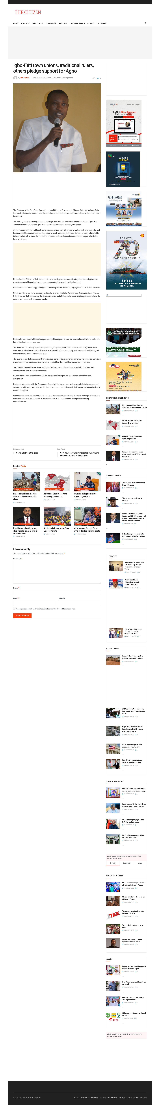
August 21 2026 (128, 930)
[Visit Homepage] (28, 12)
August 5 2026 (128, 1018)
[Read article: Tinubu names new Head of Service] (113, 502)
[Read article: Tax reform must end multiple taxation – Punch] (113, 915)
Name (16, 588)
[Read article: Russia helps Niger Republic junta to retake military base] (113, 660)
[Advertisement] (80, 42)
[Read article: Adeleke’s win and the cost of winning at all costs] (113, 1001)
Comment (17, 558)
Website (62, 598)
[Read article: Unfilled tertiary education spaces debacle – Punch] (113, 943)
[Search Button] (146, 23)
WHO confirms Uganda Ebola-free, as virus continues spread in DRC (133, 711)
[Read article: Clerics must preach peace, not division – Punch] (113, 901)
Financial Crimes (77, 23)
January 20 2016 (37, 78)
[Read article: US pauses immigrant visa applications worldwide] (113, 749)
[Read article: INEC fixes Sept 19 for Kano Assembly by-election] (57, 481)
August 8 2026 (128, 523)
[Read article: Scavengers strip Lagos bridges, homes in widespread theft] (116, 633)
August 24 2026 (19, 536)
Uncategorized (67, 78)
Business (63, 23)
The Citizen (24, 78)
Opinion (90, 23)
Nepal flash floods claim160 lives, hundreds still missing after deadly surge (132, 729)
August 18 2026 (50, 534)
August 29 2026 (128, 794)
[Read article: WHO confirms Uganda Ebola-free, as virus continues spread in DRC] (113, 713)
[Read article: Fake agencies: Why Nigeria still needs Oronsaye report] (113, 970)
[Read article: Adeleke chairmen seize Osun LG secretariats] (57, 516)
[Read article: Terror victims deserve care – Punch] (113, 929)
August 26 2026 (131, 587)
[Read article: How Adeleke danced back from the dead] (113, 986)
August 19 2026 (128, 503)
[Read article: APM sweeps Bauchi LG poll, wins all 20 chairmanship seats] (87, 516)
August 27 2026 (50, 499)
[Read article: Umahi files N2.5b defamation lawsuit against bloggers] (116, 584)
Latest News (37, 23)
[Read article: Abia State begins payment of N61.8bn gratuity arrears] (113, 824)
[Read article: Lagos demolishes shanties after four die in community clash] (26, 481)
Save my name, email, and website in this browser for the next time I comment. (46, 609)
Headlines (25, 23)
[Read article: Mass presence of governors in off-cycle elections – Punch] (113, 887)
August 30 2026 (19, 502)
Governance (51, 23)
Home (15, 23)
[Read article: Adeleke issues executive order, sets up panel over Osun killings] (113, 793)
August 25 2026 (80, 499)
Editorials (101, 23)
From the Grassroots (53, 78)
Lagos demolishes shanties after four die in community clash (25, 496)
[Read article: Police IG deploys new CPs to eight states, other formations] (113, 538)
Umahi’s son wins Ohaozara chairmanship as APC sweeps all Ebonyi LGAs (25, 531)
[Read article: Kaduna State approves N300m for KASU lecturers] (113, 839)
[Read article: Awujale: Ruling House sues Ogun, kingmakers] (87, 481)
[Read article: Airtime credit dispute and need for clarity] (113, 1017)
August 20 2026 (128, 944)
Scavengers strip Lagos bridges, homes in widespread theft (133, 631)
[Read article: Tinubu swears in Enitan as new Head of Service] (113, 487)
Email (16, 598)
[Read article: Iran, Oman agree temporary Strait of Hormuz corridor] (113, 764)
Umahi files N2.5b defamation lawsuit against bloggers (132, 582)
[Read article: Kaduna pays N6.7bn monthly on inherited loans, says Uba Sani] (113, 808)
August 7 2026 (128, 539)
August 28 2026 (128, 488)
